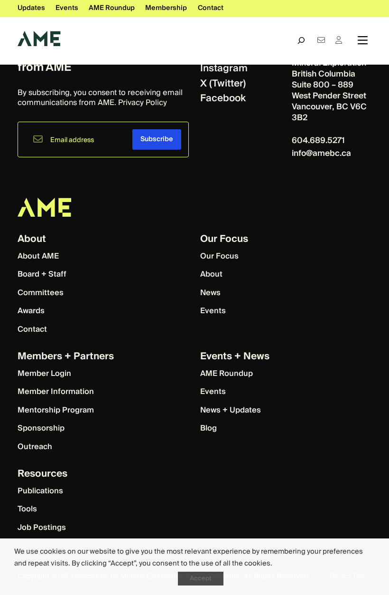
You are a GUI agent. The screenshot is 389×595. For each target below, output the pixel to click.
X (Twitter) (223, 83)
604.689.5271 (319, 140)
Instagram (224, 68)
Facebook (223, 98)
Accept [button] (201, 578)
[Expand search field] (301, 41)
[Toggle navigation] (362, 40)
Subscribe (156, 139)
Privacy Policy (142, 102)
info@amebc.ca (321, 153)
